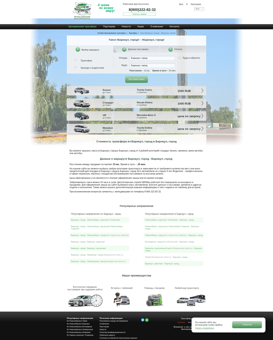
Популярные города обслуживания (114, 321)
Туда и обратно (191, 58)
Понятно (247, 324)
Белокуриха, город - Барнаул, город (169, 242)
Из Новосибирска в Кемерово (79, 332)
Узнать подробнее (204, 328)
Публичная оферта (107, 335)
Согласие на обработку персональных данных (118, 338)
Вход (181, 4)
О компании (104, 324)
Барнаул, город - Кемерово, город (97, 255)
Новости (103, 329)
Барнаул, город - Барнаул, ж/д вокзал (88, 248)
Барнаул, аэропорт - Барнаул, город (162, 263)
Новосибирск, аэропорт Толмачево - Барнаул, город (169, 220)
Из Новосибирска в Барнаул (78, 324)
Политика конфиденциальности (112, 332)
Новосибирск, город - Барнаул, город (174, 235)
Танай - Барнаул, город (166, 257)
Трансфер (86, 60)
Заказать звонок (139, 14)
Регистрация (196, 4)
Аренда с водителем (92, 68)
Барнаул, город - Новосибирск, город (100, 235)
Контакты (181, 322)
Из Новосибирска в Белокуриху (79, 327)
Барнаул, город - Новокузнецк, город (98, 261)
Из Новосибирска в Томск (77, 321)
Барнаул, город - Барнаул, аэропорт (88, 242)
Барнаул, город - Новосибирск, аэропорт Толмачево (95, 220)
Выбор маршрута (90, 50)
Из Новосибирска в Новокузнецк (80, 329)
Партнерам (104, 327)
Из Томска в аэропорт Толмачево (80, 335)
